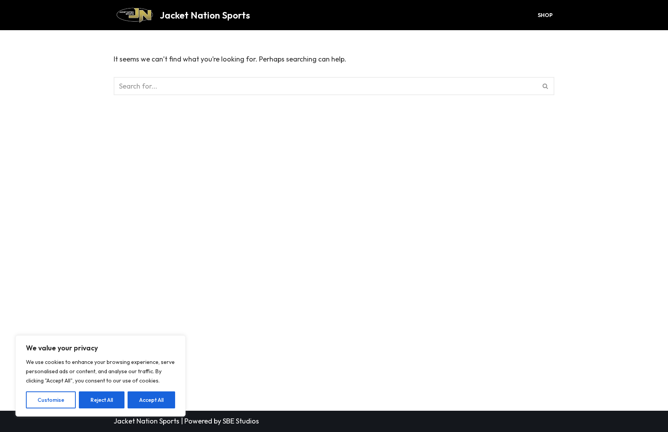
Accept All (151, 399)
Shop (545, 15)
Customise (50, 399)
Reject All (101, 399)
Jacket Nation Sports (146, 421)
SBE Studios (241, 421)
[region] (100, 376)
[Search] (545, 86)
